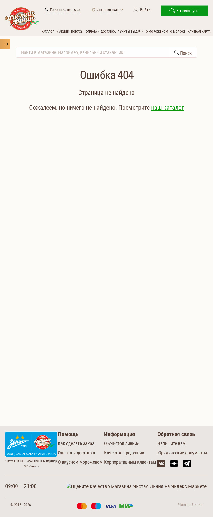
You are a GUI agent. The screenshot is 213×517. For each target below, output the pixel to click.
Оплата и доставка (101, 32)
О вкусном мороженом (80, 462)
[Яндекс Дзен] (174, 463)
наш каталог (167, 107)
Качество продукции (124, 452)
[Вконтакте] (161, 463)
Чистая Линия (190, 504)
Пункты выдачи (130, 32)
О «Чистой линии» (121, 443)
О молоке (177, 32)
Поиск (185, 53)
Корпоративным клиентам (130, 462)
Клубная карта (199, 32)
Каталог (48, 32)
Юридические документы (182, 452)
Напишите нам (171, 443)
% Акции (62, 32)
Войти (145, 9)
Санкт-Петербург (108, 10)
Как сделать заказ (76, 443)
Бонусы (77, 32)
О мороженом (157, 32)
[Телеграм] (187, 463)
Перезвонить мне (65, 10)
